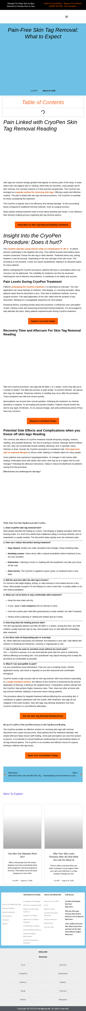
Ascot (23, 965)
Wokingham (63, 1000)
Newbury (23, 982)
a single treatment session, (18, 682)
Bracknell (63, 965)
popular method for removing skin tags (35, 192)
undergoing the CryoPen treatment (27, 287)
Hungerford (23, 973)
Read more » (69, 907)
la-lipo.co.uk (44, 1008)
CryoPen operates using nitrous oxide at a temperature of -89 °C (38, 249)
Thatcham (63, 991)
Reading (63, 982)
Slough (23, 991)
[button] (66, 17)
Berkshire (43, 957)
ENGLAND (43, 952)
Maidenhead (62, 973)
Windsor (23, 1000)
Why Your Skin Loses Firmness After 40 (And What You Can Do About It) (63, 856)
